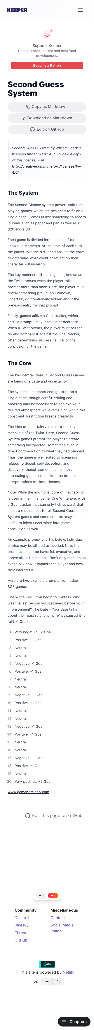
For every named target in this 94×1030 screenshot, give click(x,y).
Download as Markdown (49, 118)
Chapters (78, 1021)
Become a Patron (47, 65)
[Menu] (80, 10)
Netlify (68, 972)
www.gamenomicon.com (28, 792)
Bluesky (22, 925)
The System (23, 193)
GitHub (21, 940)
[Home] (17, 10)
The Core (19, 363)
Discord (22, 917)
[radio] (35, 981)
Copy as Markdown (50, 106)
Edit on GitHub (50, 129)
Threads (22, 932)
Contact (57, 917)
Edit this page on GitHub (57, 815)
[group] (47, 981)
